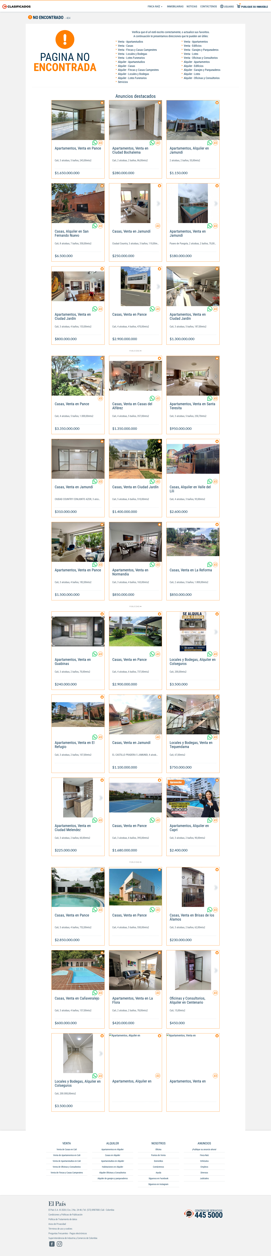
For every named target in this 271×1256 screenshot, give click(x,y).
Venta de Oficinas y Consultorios (67, 1167)
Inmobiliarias (175, 6)
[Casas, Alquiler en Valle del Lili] (193, 459)
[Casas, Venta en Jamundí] (135, 203)
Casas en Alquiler (112, 1155)
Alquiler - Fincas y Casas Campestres (138, 69)
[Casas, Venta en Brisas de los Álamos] (193, 887)
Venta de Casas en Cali (67, 1149)
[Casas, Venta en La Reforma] (193, 542)
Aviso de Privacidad (57, 1224)
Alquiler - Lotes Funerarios (132, 78)
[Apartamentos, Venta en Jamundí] (193, 203)
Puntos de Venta (158, 1155)
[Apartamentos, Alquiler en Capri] (193, 797)
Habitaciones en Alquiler (112, 1167)
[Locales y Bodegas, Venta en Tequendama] (193, 714)
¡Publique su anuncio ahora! (204, 1149)
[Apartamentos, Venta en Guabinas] (78, 631)
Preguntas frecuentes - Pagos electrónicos (67, 1233)
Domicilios (158, 1161)
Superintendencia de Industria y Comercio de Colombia (72, 1238)
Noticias (192, 6)
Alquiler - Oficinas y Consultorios (202, 78)
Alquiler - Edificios (193, 66)
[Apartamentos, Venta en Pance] (78, 120)
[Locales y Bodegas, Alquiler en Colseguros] (193, 631)
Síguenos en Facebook (158, 1178)
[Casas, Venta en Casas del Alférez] (135, 376)
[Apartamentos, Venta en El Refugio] (78, 714)
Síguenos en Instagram (158, 1184)
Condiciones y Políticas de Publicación (65, 1214)
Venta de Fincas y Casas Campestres (67, 1172)
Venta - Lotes (191, 53)
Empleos (204, 1167)
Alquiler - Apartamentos (197, 61)
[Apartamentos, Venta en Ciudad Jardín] (78, 286)
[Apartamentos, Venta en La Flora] (135, 970)
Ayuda (158, 1172)
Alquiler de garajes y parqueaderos (113, 1178)
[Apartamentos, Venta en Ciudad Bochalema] (135, 120)
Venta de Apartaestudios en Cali (67, 1161)
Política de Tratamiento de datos (62, 1219)
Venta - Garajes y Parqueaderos (201, 49)
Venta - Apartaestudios (130, 41)
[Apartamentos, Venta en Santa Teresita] (193, 376)
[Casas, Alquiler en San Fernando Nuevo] (78, 203)
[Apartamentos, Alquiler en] (135, 1053)
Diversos (204, 1172)
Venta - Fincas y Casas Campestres (137, 49)
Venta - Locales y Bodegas (132, 53)
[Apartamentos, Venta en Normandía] (135, 542)
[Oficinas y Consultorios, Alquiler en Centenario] (193, 970)
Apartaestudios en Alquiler (112, 1161)
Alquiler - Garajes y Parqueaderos (202, 69)
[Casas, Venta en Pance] (135, 286)
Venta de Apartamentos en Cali (66, 1155)
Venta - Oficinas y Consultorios (201, 57)
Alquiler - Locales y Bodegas (133, 74)
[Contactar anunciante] (100, 144)
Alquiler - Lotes (192, 74)
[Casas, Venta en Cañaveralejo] (78, 970)
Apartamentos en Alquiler (112, 1149)
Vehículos (204, 1161)
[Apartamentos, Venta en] (193, 1053)
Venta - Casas (125, 45)
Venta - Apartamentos (196, 41)
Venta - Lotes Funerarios (131, 57)
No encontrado (48, 17)
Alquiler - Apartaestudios (131, 61)
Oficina (158, 1149)
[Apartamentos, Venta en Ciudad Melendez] (78, 797)
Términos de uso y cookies (60, 1228)
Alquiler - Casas (126, 66)
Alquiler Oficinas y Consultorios (112, 1172)
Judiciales (204, 1178)
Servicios (123, 82)
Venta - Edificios (193, 45)
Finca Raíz (154, 6)
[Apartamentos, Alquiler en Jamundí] (193, 120)
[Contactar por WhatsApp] (95, 144)
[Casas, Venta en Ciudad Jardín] (135, 459)
